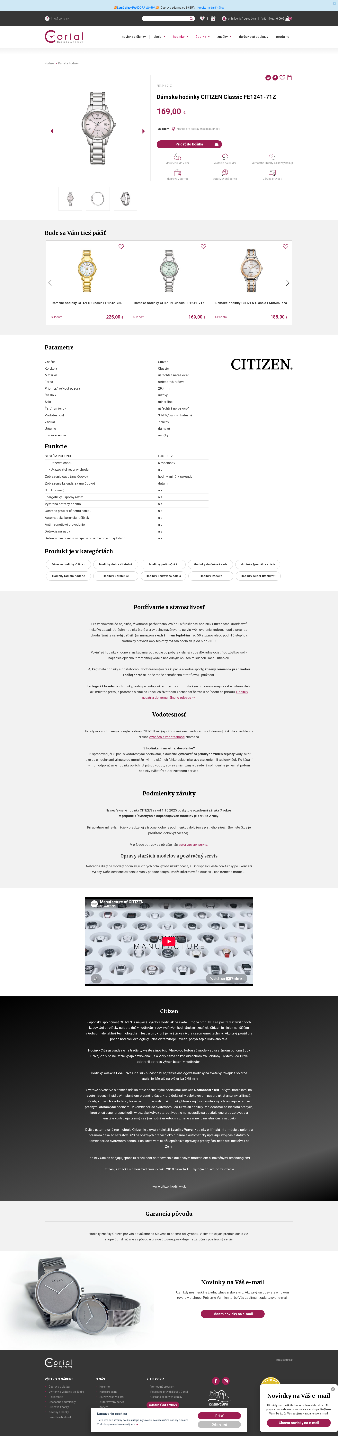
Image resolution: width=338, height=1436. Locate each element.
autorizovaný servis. (193, 845)
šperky (201, 37)
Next (288, 283)
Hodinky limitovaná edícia (163, 576)
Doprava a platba (59, 1386)
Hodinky (50, 63)
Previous (50, 283)
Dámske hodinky (68, 63)
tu (137, 1424)
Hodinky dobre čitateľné (115, 564)
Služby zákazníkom (112, 1396)
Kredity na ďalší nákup (211, 7)
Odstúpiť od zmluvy (163, 1405)
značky (222, 37)
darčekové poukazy (253, 37)
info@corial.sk (60, 18)
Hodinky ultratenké (116, 576)
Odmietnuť (219, 1424)
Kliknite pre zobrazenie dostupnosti (198, 128)
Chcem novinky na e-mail (232, 1314)
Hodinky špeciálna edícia (258, 564)
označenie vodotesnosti (167, 737)
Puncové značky (59, 1407)
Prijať (219, 1416)
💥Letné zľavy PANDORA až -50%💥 (136, 7)
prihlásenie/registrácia (242, 18)
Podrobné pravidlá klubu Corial (169, 1391)
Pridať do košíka (189, 144)
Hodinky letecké (211, 576)
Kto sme (105, 1386)
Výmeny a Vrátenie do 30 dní (66, 1391)
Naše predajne (108, 1391)
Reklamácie (56, 1396)
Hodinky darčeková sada (210, 564)
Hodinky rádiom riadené (68, 576)
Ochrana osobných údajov (166, 1396)
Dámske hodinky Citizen (68, 564)
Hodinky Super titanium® (258, 576)
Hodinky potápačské (163, 564)
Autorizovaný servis (112, 1402)
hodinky (178, 37)
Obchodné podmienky (62, 1402)
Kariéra (104, 1407)
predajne (282, 37)
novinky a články (134, 37)
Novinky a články (59, 1412)
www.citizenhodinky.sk (169, 1186)
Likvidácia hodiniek (60, 1417)
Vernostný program (162, 1386)
